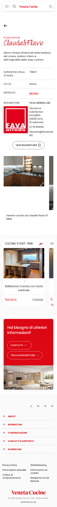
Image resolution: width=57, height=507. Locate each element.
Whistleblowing (38, 465)
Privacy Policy (9, 465)
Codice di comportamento (11, 476)
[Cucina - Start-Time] (24, 263)
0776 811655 (36, 127)
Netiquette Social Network (39, 479)
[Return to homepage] (28, 492)
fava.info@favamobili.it (41, 133)
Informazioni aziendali (14, 469)
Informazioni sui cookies (39, 471)
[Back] (8, 25)
